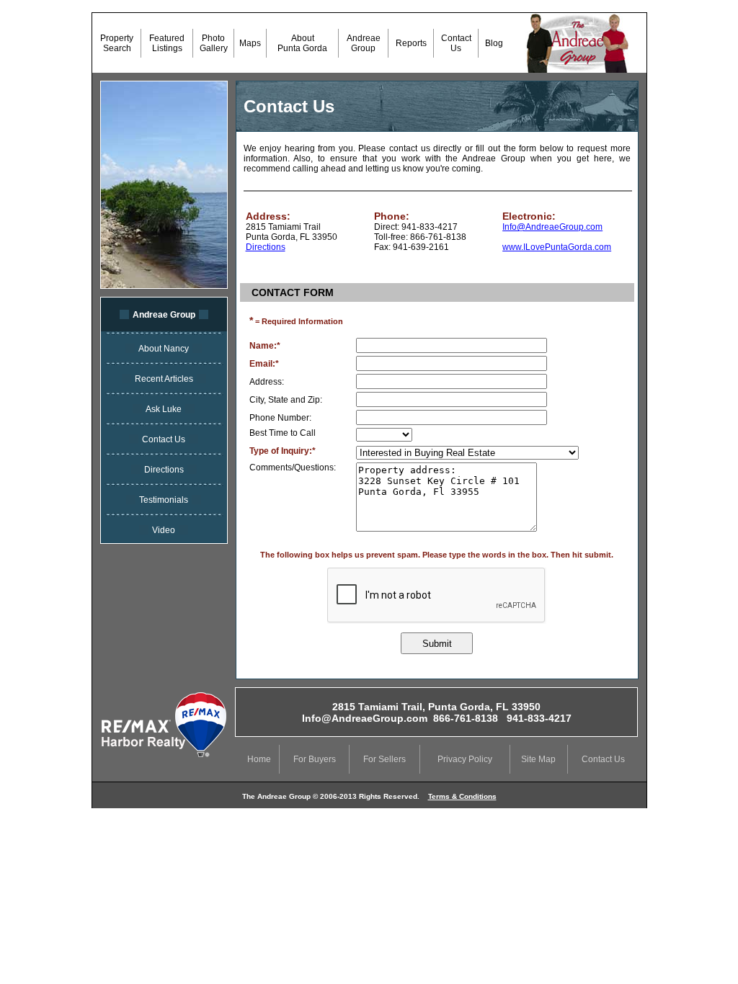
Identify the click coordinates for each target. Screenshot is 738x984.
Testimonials (163, 500)
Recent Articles (164, 379)
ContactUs (456, 43)
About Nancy (163, 349)
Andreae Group (164, 315)
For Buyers (314, 759)
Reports (411, 43)
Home (259, 759)
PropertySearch (116, 43)
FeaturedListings (166, 43)
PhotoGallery (214, 43)
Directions (164, 470)
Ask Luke (164, 409)
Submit (437, 643)
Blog (493, 43)
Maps (250, 43)
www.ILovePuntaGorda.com (556, 247)
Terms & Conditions (462, 796)
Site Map (538, 759)
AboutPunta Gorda (302, 43)
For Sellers (384, 759)
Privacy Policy (464, 759)
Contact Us (163, 439)
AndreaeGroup (364, 43)
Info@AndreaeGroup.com (552, 227)
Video (163, 530)
